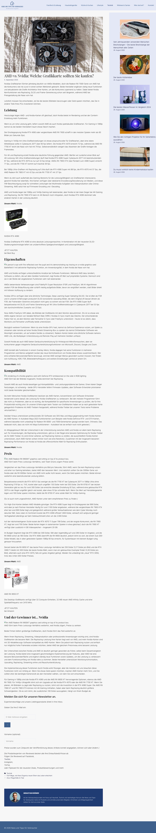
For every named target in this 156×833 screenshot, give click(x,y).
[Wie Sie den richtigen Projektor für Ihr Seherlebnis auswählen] (135, 132)
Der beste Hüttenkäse (122, 77)
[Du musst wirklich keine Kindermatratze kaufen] (135, 165)
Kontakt (151, 5)
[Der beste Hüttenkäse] (135, 73)
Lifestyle (100, 5)
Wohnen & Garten (123, 5)
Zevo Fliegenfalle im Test (15, 778)
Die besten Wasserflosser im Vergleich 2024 (132, 107)
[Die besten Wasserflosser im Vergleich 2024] (135, 102)
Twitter (7, 759)
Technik (110, 5)
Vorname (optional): (12, 734)
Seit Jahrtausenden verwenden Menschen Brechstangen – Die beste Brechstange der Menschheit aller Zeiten (131, 45)
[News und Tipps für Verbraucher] (12, 5)
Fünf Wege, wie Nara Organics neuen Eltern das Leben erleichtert (29, 775)
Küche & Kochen (87, 5)
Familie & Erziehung (54, 5)
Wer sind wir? (139, 5)
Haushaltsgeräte (71, 5)
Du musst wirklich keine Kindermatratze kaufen (133, 169)
